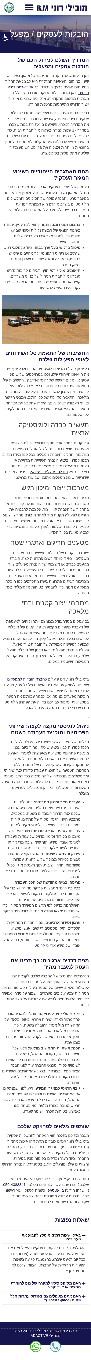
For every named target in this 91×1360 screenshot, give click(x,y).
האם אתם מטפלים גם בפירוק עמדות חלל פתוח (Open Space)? (45, 1298)
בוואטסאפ (55, 1190)
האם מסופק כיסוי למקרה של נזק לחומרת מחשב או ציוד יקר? (46, 1285)
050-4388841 (14, 1185)
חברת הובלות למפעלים (26, 679)
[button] (5, 37)
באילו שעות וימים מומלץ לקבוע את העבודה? (51, 1237)
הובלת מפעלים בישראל (49, 472)
